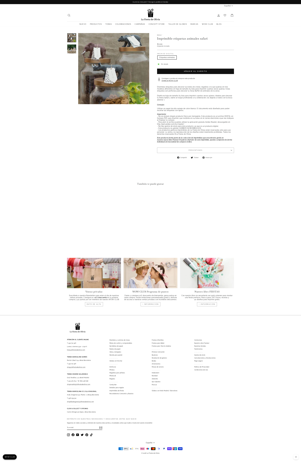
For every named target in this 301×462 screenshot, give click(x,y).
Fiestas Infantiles (158, 340)
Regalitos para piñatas (117, 373)
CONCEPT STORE (157, 24)
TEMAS (108, 24)
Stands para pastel (115, 355)
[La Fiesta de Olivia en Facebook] (73, 434)
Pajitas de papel (115, 349)
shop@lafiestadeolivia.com (76, 367)
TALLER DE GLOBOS (177, 24)
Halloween (155, 373)
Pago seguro (198, 361)
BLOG (219, 24)
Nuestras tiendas (200, 346)
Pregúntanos (195, 150)
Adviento (155, 379)
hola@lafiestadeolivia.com (76, 350)
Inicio (159, 35)
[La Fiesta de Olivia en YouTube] (77, 434)
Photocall (112, 376)
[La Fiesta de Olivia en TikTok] (91, 434)
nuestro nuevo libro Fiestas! (168, 140)
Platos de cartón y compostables (120, 343)
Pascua (154, 385)
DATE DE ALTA (94, 304)
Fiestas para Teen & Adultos (161, 346)
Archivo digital (165, 53)
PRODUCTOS (96, 24)
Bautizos (155, 355)
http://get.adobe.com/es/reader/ (170, 124)
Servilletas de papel (116, 346)
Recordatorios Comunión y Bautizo (121, 393)
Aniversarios (156, 364)
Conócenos (198, 340)
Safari (166, 98)
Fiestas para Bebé (158, 343)
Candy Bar (113, 385)
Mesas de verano (158, 367)
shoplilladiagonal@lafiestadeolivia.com (80, 402)
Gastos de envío (199, 355)
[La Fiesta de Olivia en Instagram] (68, 434)
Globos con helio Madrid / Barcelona (164, 391)
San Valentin (156, 382)
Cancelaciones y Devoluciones (205, 358)
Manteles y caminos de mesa (119, 340)
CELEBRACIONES (123, 24)
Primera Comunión (158, 352)
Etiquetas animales (167, 57)
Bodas (154, 361)
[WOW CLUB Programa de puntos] (151, 273)
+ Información (207, 304)
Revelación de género (159, 358)
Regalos (112, 379)
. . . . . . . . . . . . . (113, 358)
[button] (69, 194)
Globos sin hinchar (115, 361)
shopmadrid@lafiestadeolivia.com (78, 384)
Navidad (154, 376)
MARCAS (194, 24)
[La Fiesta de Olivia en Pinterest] (86, 434)
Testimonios (198, 349)
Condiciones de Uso (201, 370)
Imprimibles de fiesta (116, 391)
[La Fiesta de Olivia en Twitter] (82, 434)
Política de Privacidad (201, 367)
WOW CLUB (207, 24)
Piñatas (112, 370)
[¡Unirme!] (100, 427)
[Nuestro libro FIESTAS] (207, 273)
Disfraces (112, 367)
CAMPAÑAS (140, 24)
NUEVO (82, 24)
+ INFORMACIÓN (150, 304)
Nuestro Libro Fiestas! (201, 343)
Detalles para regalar (116, 387)
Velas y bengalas (115, 352)
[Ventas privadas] (94, 273)
